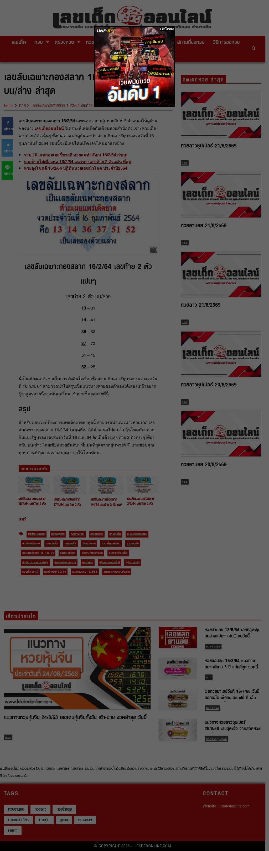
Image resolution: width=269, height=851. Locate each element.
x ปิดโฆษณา (167, 28)
